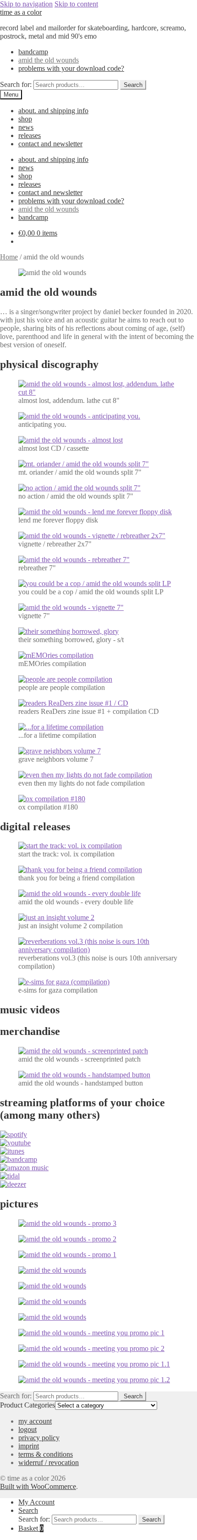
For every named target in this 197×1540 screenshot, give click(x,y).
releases (29, 135)
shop (25, 119)
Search (133, 84)
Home (9, 257)
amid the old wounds (48, 60)
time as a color (21, 12)
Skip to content (76, 4)
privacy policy (39, 1438)
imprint (28, 1446)
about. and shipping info (53, 111)
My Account (36, 1502)
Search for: (16, 84)
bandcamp (33, 52)
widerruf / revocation (48, 1462)
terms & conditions (45, 1454)
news (25, 127)
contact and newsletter (50, 144)
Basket (31, 1528)
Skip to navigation (26, 4)
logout (27, 1429)
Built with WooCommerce (38, 1486)
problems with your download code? (71, 68)
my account (35, 1421)
